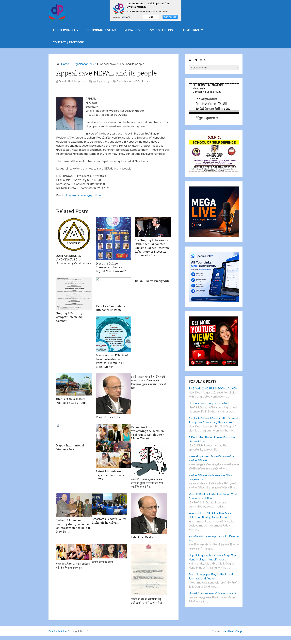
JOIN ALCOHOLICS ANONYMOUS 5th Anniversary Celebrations (73, 259)
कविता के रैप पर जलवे (102, 562)
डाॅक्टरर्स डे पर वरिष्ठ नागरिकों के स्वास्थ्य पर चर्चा (212, 593)
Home (65, 64)
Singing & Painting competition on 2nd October (69, 317)
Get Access (170, 16)
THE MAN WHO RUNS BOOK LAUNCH (213, 388)
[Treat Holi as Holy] (113, 393)
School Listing (161, 30)
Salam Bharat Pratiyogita (152, 281)
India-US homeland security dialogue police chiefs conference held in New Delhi (73, 525)
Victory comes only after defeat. (209, 403)
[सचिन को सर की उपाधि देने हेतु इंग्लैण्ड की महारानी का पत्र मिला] (149, 569)
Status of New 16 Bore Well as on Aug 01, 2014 (71, 400)
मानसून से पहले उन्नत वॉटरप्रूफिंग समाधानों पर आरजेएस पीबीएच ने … (211, 458)
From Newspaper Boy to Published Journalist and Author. (211, 576)
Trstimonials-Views (101, 30)
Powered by (118, 17)
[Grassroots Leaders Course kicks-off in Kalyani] (109, 504)
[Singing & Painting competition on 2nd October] (74, 293)
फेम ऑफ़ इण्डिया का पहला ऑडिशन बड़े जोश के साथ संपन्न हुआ (73, 565)
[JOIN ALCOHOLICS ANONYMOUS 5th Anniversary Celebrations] (74, 234)
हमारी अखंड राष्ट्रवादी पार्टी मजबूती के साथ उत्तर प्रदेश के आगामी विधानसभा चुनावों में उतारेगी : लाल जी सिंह (149, 382)
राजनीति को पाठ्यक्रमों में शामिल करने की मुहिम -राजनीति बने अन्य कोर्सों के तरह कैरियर (147, 482)
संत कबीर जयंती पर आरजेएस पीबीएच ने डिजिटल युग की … (214, 538)
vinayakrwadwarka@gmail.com (84, 195)
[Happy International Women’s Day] (74, 433)
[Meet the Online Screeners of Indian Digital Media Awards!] (113, 238)
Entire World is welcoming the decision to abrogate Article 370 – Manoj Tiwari (147, 432)
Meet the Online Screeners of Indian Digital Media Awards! (111, 267)
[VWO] (126, 17)
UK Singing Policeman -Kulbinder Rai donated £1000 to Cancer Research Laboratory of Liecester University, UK (152, 247)
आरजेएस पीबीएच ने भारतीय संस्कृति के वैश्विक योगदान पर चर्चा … (211, 477)
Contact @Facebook (68, 42)
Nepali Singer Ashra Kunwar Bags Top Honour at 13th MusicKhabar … (212, 557)
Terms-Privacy (192, 30)
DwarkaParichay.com (72, 81)
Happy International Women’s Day (70, 447)
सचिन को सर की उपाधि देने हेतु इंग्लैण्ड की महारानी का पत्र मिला (147, 600)
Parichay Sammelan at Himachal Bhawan (111, 308)
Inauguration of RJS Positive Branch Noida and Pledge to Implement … (211, 515)
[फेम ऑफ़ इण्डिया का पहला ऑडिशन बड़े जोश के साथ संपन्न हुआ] (74, 552)
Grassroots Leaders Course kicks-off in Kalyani (109, 520)
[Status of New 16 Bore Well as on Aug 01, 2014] (74, 384)
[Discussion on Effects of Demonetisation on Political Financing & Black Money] (113, 334)
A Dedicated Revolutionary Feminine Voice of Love (212, 439)
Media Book (133, 30)
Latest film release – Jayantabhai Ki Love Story (110, 475)
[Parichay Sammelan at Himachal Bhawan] (113, 290)
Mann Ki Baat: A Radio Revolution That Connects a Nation (213, 496)
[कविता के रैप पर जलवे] (109, 551)
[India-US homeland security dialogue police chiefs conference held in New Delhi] (74, 505)
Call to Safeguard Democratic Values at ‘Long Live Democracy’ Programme (213, 420)
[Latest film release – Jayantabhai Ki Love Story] (113, 446)
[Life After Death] (149, 513)
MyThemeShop (233, 631)
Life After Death (142, 537)
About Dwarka (64, 30)
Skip (151, 16)
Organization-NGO (84, 64)
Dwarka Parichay (57, 631)
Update (145, 81)
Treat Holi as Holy (108, 417)
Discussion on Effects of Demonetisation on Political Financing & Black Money (112, 360)
